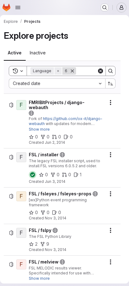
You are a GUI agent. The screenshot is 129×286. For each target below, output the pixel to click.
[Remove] (72, 71)
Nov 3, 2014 (55, 218)
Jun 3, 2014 (55, 181)
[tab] (15, 53)
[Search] (111, 71)
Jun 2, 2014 (55, 142)
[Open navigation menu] (18, 8)
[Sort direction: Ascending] (111, 83)
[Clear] (100, 71)
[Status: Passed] (32, 174)
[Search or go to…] (104, 7)
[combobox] (57, 83)
